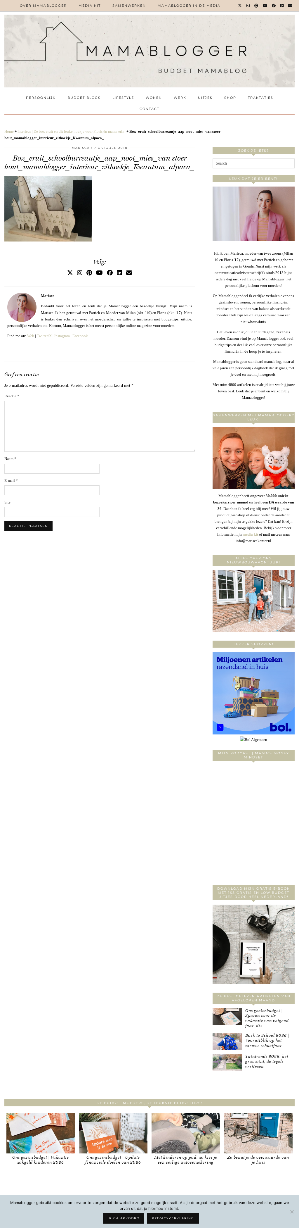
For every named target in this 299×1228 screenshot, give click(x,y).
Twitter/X (44, 336)
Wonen (154, 98)
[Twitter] (240, 5)
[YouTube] (265, 5)
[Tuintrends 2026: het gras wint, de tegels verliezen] (227, 1062)
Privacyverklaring (173, 1218)
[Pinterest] (256, 5)
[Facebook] (274, 5)
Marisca (81, 148)
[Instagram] (248, 5)
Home (9, 131)
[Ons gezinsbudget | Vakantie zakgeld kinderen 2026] (40, 1133)
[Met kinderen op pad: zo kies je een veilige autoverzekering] (186, 1133)
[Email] (290, 5)
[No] (292, 1212)
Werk (180, 98)
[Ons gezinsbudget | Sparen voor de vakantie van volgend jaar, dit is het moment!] (227, 1016)
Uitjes (205, 98)
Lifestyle (123, 98)
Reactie (11, 396)
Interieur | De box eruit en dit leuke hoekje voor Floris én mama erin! (72, 131)
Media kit (90, 6)
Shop (230, 98)
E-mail (11, 480)
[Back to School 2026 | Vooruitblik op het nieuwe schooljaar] (227, 1041)
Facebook (80, 336)
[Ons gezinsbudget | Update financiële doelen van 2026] (113, 1133)
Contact (149, 109)
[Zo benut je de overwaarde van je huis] (258, 1133)
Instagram (62, 336)
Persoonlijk (41, 98)
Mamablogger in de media (189, 6)
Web (30, 336)
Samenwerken (129, 6)
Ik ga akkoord (124, 1218)
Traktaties (260, 98)
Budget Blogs (84, 98)
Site (7, 502)
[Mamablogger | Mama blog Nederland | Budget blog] (149, 51)
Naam (10, 458)
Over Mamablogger (43, 6)
